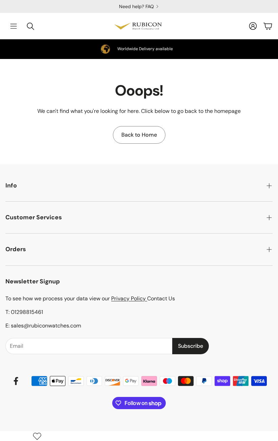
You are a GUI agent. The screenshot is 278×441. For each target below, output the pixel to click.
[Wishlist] (37, 436)
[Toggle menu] (13, 26)
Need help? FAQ (29, 6)
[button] (139, 185)
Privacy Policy (129, 298)
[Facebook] (16, 381)
